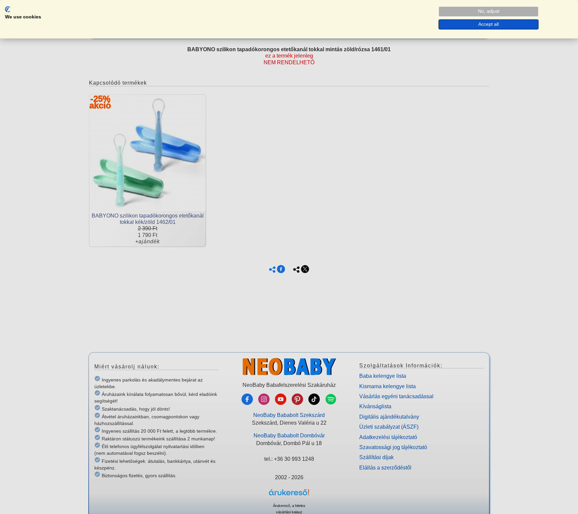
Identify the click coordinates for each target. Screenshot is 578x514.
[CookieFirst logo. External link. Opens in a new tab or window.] (7, 9)
